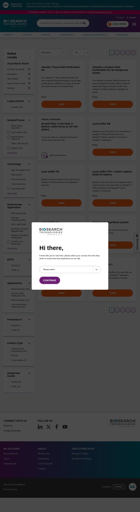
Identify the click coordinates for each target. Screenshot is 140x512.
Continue (49, 280)
